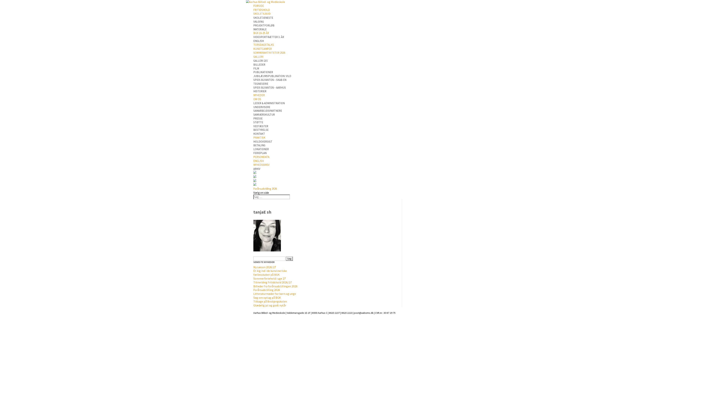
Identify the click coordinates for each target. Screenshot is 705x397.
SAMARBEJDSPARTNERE (267, 110)
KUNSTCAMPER (262, 49)
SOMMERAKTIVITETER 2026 (269, 52)
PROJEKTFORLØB (263, 25)
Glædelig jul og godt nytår (269, 305)
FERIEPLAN (260, 153)
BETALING (259, 145)
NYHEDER (259, 95)
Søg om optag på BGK (267, 297)
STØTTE (258, 122)
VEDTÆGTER (260, 126)
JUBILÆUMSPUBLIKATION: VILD (272, 76)
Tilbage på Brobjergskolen (270, 301)
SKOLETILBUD (262, 13)
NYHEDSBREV (261, 165)
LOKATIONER (261, 149)
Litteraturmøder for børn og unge (274, 294)
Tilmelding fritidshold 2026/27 (272, 282)
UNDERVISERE (261, 107)
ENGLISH (258, 41)
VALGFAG (258, 21)
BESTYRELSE (261, 130)
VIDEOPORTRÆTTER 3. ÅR (268, 37)
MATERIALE (260, 29)
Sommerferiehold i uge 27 (269, 278)
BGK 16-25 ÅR (261, 33)
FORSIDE (258, 6)
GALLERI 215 (260, 60)
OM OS (257, 99)
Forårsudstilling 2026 (265, 188)
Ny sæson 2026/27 (264, 267)
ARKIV (256, 169)
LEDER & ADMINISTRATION (269, 103)
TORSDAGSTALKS (263, 45)
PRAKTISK (259, 137)
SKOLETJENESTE (263, 17)
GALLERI (258, 56)
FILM (256, 68)
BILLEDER (259, 64)
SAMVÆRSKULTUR (264, 114)
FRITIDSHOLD (261, 10)
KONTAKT (259, 133)
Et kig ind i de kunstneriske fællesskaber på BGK (270, 272)
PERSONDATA (261, 157)
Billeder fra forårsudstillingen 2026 (275, 286)
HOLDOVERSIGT (262, 141)
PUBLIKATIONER (263, 72)
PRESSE (258, 118)
